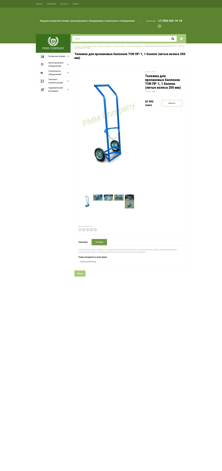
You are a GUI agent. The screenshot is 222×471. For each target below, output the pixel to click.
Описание (83, 242)
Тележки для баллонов (135, 46)
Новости (76, 4)
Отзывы (99, 242)
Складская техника (89, 46)
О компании (51, 4)
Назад (80, 273)
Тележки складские (104, 46)
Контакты (64, 4)
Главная (39, 4)
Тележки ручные (119, 46)
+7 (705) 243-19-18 (170, 20)
